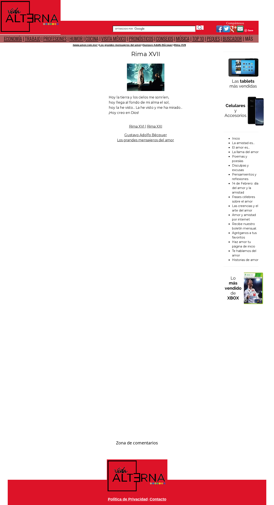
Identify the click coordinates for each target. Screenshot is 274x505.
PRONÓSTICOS (141, 38)
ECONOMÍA (13, 38)
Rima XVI (137, 126)
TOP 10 (198, 38)
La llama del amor (245, 152)
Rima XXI (154, 126)
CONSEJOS (164, 38)
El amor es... (241, 147)
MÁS (249, 38)
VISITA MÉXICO (113, 38)
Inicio (236, 138)
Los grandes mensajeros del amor (120, 45)
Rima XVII (180, 45)
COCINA (91, 38)
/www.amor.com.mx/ (85, 45)
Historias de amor (245, 260)
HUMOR (76, 38)
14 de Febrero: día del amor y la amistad (245, 188)
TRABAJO (32, 38)
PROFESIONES (55, 38)
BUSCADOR (232, 38)
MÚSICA (182, 38)
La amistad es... (243, 143)
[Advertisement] (160, 9)
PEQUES (213, 38)
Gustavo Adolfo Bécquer (158, 45)
